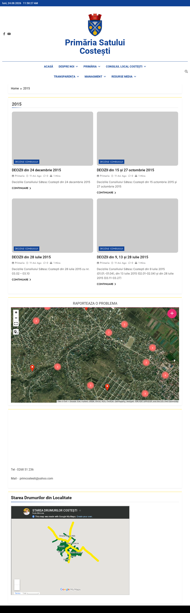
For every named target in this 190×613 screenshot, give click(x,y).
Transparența (64, 76)
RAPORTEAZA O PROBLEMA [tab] (95, 303)
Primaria (19, 176)
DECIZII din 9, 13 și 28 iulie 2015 (122, 257)
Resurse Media (122, 76)
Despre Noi (66, 66)
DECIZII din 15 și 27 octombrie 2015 (125, 170)
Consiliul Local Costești (124, 66)
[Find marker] (16, 332)
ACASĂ (48, 66)
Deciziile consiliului (26, 161)
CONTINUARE (20, 188)
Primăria (90, 66)
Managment (93, 76)
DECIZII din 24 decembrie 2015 (36, 170)
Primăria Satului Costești (95, 47)
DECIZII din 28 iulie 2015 (31, 257)
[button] (107, 387)
